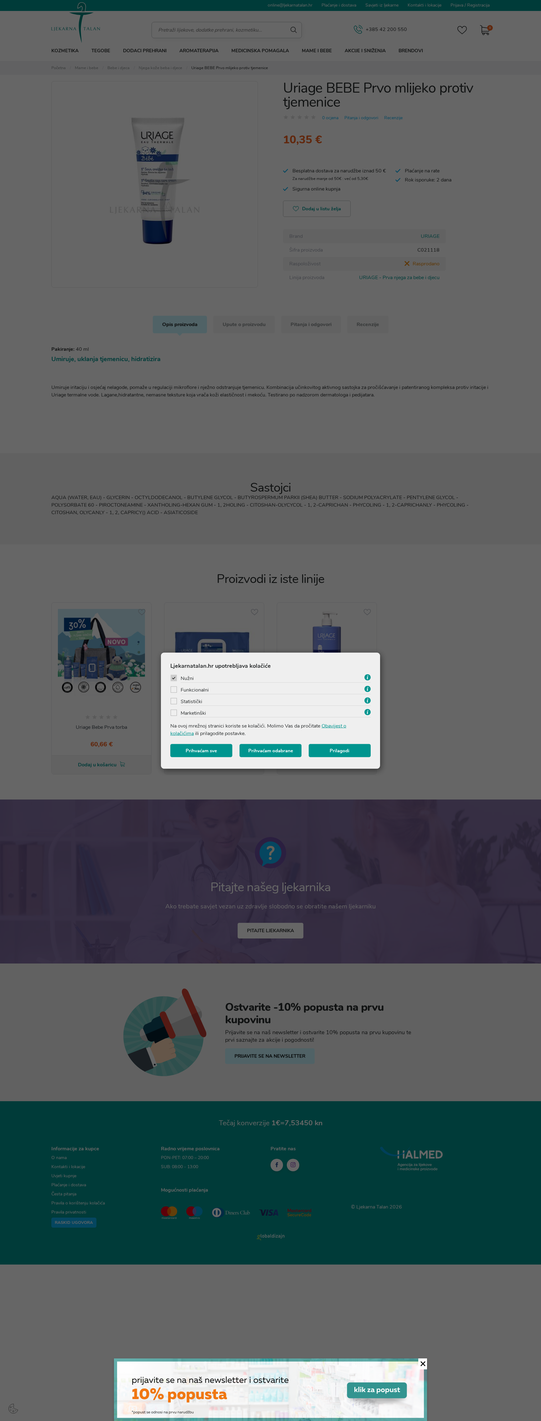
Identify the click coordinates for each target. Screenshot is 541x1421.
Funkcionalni (195, 689)
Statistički (191, 701)
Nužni (187, 678)
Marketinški (193, 712)
